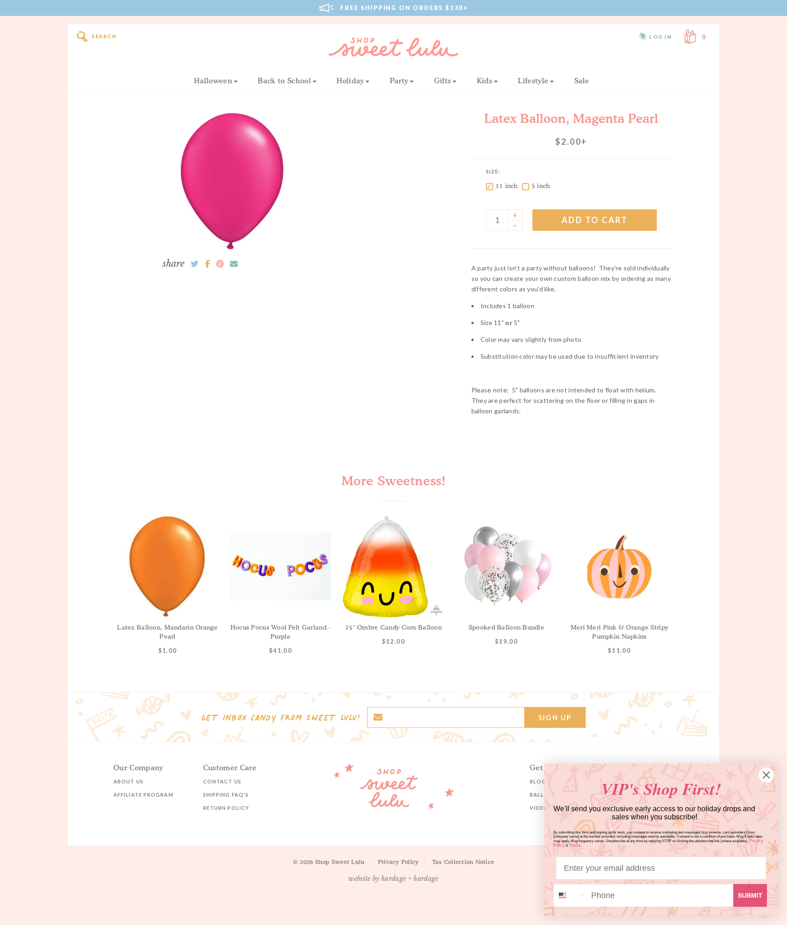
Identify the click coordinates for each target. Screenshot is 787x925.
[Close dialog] (766, 775)
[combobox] (570, 895)
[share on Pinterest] (220, 264)
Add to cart (595, 220)
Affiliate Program (143, 795)
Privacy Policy (398, 861)
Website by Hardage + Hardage (393, 878)
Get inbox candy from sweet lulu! (280, 717)
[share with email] (234, 264)
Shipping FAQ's (226, 795)
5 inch (540, 185)
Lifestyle (533, 80)
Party (399, 80)
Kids (484, 80)
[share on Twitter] (195, 264)
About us (128, 781)
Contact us (222, 781)
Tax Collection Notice (463, 861)
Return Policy (226, 808)
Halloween (213, 80)
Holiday (350, 80)
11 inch (507, 185)
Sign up (555, 717)
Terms (575, 845)
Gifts (442, 80)
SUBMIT (750, 895)
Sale (581, 80)
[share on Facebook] (207, 264)
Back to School (284, 80)
